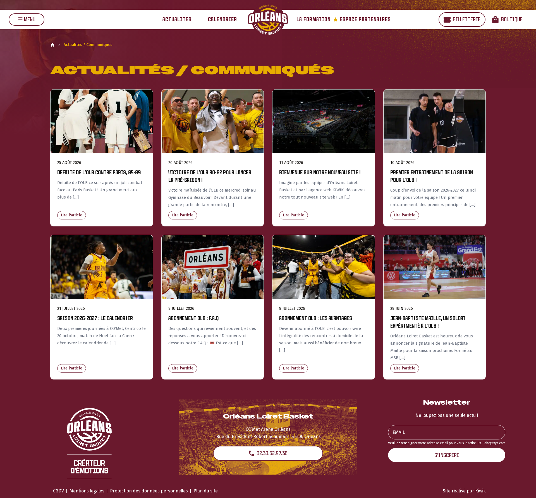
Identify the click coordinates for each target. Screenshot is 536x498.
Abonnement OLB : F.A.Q (193, 318)
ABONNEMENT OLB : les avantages (315, 318)
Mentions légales (87, 491)
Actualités (177, 19)
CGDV (58, 491)
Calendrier (222, 19)
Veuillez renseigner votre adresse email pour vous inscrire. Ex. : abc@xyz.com (446, 443)
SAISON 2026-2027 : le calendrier (95, 318)
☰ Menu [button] (26, 19)
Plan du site (205, 491)
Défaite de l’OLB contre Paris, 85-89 (99, 172)
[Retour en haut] (523, 486)
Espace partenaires (362, 19)
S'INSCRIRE (446, 455)
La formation (313, 19)
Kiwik (480, 491)
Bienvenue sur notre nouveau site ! (319, 172)
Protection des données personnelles (149, 491)
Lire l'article (71, 215)
